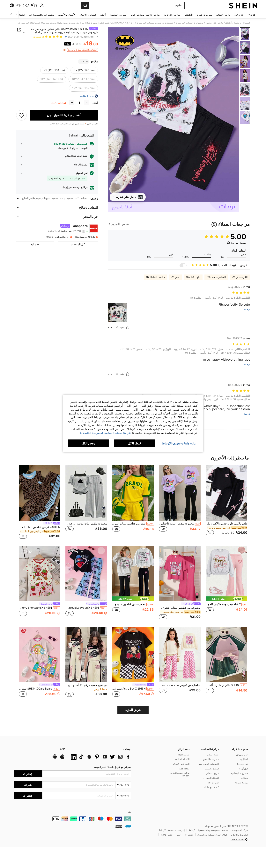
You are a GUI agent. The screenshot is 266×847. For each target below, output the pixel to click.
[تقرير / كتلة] (110, 327)
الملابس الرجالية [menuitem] (172, 14)
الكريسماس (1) (240, 277)
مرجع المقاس (212, 773)
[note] (226, 598)
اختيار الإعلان (167, 834)
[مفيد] (127, 327)
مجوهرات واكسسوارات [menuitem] (41, 14)
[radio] (84, 70)
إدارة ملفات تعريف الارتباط (172, 830)
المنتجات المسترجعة (209, 764)
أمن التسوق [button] (81, 173)
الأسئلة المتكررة (211, 778)
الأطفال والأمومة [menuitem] (67, 14)
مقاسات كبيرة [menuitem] (204, 14)
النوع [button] (85, 61)
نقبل (129, 812)
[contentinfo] (72, 818)
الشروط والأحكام (239, 834)
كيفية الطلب (213, 754)
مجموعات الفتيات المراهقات (189, 22)
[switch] (183, 265)
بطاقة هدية (184, 768)
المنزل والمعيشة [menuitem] (118, 14)
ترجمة (247, 309)
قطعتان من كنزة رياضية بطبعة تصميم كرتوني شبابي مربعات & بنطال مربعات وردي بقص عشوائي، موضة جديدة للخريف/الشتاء (180, 685)
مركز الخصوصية (240, 830)
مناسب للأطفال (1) (155, 277)
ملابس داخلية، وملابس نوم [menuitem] (145, 14)
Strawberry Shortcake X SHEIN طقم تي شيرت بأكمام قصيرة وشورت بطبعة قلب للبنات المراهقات (39, 607)
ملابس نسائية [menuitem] (223, 14)
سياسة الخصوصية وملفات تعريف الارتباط (208, 830)
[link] (34, 5)
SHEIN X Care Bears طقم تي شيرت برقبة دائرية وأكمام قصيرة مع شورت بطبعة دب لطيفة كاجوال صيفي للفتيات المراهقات (39, 688)
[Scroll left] (16, 14)
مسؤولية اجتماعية (239, 773)
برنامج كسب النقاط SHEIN (179, 774)
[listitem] (226, 502)
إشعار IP (189, 834)
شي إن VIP (213, 782)
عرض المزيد (133, 710)
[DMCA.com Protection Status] (118, 826)
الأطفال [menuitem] (189, 14)
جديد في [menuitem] (239, 14)
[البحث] (85, 5)
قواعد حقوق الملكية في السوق (212, 834)
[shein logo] (243, 5)
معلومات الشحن (211, 759)
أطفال (228, 22)
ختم (179, 834)
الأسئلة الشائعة (182, 759)
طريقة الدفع (183, 754)
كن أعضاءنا (242, 764)
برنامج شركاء (241, 782)
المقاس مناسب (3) (216, 277)
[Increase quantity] (71, 102)
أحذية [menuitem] (103, 14)
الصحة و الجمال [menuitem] (87, 14)
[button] (18, 5)
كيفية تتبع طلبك (211, 787)
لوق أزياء (243, 768)
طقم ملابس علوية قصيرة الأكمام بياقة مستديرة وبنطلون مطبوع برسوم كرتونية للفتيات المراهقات (226, 523)
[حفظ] (21, 115)
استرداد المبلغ (212, 768)
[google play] (54, 758)
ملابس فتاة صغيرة (214, 22)
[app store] (62, 758)
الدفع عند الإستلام (181, 764)
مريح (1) (175, 277)
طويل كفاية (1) (193, 277)
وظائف (244, 778)
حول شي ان (242, 754)
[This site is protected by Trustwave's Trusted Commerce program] (128, 826)
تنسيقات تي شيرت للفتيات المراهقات (155, 22)
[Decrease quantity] (86, 102)
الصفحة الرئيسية (242, 22)
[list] (100, 757)
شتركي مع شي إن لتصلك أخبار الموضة (112, 767)
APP (62, 749)
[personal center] (42, 5)
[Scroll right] (11, 14)
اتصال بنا (244, 759)
